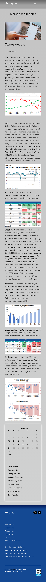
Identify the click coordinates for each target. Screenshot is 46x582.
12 (18, 441)
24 (9, 448)
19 (18, 444)
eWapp (13, 570)
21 (27, 444)
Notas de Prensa (14, 491)
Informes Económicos (16, 477)
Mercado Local (13, 484)
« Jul (9, 455)
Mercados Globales (15, 488)
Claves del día (13, 470)
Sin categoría (13, 495)
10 (9, 441)
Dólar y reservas (14, 474)
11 (13, 441)
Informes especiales (15, 481)
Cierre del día (13, 466)
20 (23, 444)
